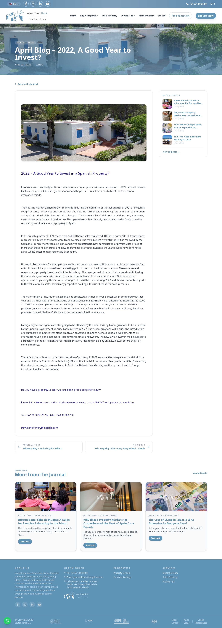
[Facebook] (26, 4)
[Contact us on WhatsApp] (7, 620)
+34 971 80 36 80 (198, 3)
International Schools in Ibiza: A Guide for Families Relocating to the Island (44, 521)
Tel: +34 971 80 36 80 (77, 572)
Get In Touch (102, 402)
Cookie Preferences (201, 621)
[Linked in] (40, 4)
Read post (25, 541)
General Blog (25, 42)
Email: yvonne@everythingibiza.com (85, 577)
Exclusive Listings (122, 577)
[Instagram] (33, 4)
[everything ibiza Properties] (26, 16)
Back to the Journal (28, 84)
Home (73, 15)
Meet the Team (170, 572)
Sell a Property (109, 15)
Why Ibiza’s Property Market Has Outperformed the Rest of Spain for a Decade (108, 523)
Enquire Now (206, 15)
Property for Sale (121, 572)
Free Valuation (180, 15)
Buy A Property (89, 15)
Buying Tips (128, 15)
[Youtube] (47, 4)
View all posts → (171, 151)
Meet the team (146, 15)
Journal (162, 15)
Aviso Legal (186, 621)
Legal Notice (174, 621)
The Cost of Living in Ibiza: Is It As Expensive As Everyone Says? (171, 521)
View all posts (200, 473)
